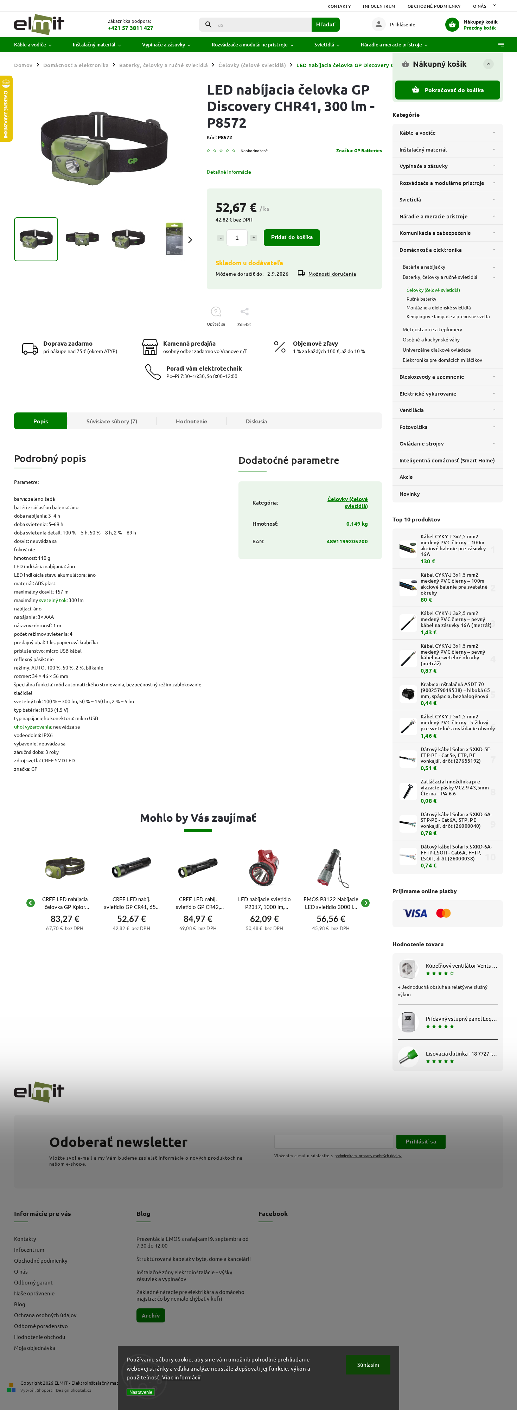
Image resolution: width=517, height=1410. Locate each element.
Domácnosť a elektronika (431, 249)
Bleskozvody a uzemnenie (432, 376)
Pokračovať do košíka (454, 90)
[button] (65, 927)
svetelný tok (52, 600)
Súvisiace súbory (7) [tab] (112, 421)
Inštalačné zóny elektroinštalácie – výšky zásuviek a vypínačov (184, 1275)
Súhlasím (368, 1364)
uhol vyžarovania (32, 726)
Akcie (406, 476)
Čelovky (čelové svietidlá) (433, 290)
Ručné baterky (421, 299)
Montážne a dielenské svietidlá (439, 307)
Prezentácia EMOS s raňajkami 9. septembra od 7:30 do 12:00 (192, 1242)
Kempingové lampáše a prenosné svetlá (448, 316)
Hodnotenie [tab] (191, 421)
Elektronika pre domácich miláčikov (442, 360)
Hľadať (326, 24)
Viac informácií (181, 1377)
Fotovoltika (414, 426)
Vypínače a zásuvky (424, 165)
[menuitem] (38, 44)
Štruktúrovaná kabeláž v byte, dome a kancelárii (193, 1258)
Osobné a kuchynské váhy (431, 339)
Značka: (359, 150)
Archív (151, 1315)
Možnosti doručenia (332, 273)
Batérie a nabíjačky (424, 266)
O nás (479, 6)
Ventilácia (412, 410)
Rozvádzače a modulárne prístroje (442, 182)
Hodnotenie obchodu (39, 1336)
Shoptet (44, 1390)
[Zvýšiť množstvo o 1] (253, 238)
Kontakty (339, 6)
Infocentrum (379, 6)
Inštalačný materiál (423, 149)
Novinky (410, 493)
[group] (65, 903)
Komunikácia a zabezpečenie (435, 232)
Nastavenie (140, 1392)
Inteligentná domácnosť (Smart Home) (447, 460)
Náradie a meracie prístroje (434, 216)
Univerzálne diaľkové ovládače (437, 349)
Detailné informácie (229, 171)
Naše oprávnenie (34, 1293)
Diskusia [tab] (256, 421)
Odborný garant (33, 1282)
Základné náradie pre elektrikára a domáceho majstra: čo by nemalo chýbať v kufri (190, 1295)
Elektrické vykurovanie (428, 393)
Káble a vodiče (418, 132)
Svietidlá (410, 199)
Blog (19, 1304)
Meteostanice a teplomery (432, 329)
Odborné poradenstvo (41, 1325)
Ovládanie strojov (422, 443)
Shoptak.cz (81, 1390)
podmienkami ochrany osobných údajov (368, 1155)
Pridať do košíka (292, 237)
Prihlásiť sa (421, 1142)
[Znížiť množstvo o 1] (220, 238)
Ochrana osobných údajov (45, 1315)
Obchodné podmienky (434, 6)
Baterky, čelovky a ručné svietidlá (440, 277)
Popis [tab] (40, 421)
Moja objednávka (34, 1347)
